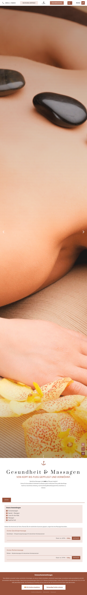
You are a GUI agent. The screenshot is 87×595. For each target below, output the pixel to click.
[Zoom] (43, 232)
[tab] (6, 500)
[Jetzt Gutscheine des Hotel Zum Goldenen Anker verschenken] (83, 453)
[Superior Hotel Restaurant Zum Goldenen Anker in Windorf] (44, 3)
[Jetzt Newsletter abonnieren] (83, 444)
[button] (3, 232)
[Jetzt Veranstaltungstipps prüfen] (83, 449)
